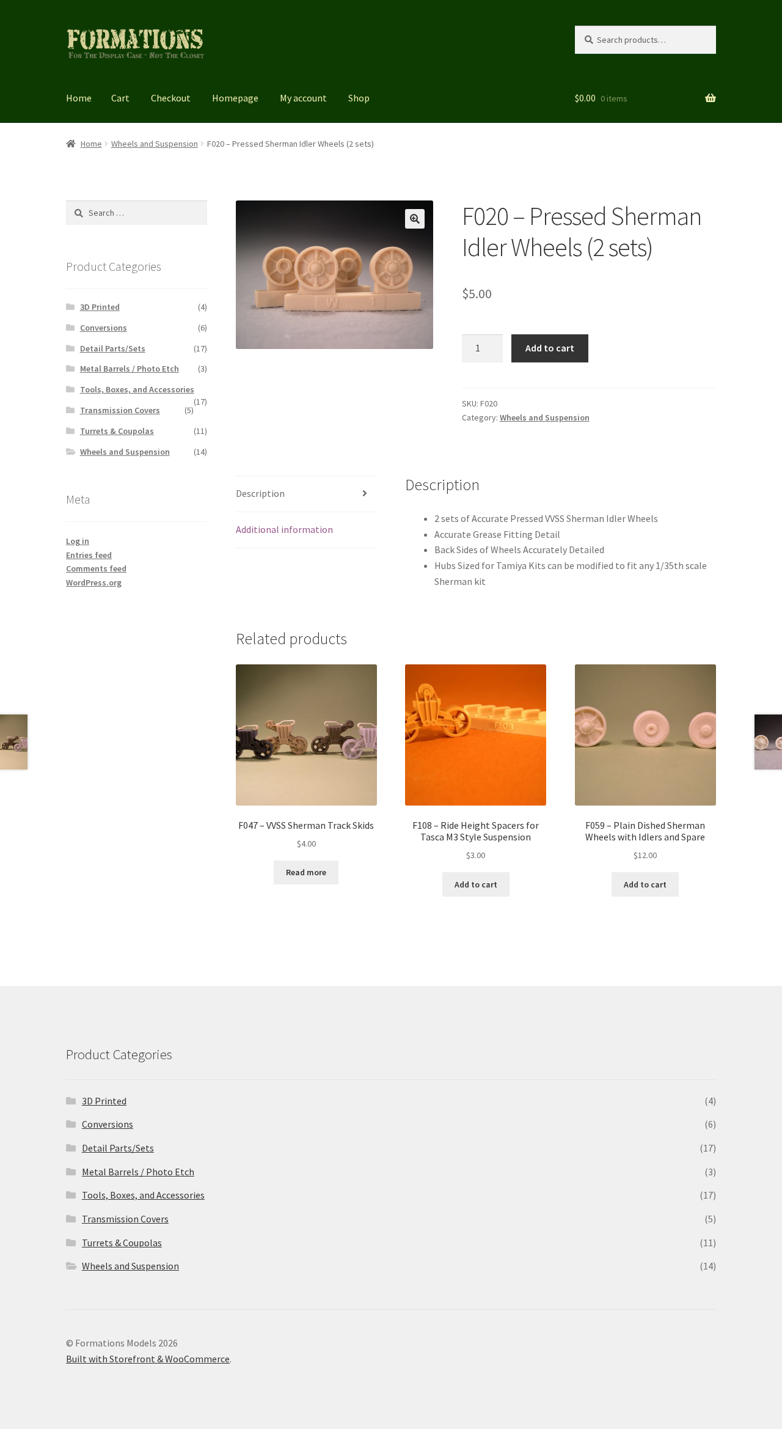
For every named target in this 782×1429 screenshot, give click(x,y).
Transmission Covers (120, 410)
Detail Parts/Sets (112, 348)
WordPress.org (94, 582)
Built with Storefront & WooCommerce (148, 1359)
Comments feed (96, 568)
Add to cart (549, 348)
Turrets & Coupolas (117, 430)
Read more (306, 872)
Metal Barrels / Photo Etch (129, 368)
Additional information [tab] (284, 529)
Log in (77, 540)
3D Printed (100, 306)
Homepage (235, 98)
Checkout (171, 98)
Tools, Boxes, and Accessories (137, 389)
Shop (359, 98)
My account (303, 98)
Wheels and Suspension (154, 143)
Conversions (103, 327)
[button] (415, 219)
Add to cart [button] (476, 884)
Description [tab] (260, 493)
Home (79, 98)
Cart (120, 98)
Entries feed (89, 554)
